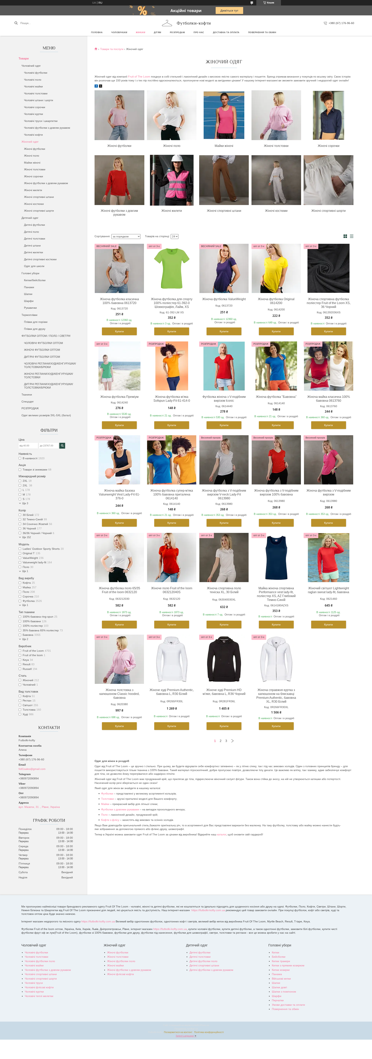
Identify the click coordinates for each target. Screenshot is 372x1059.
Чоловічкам (119, 32)
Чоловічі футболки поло (40, 961)
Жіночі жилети (33, 190)
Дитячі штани (32, 245)
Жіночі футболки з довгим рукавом (46, 183)
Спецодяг (28, 401)
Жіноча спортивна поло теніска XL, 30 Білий (224, 590)
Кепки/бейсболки (35, 280)
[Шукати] (16, 23)
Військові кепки (281, 978)
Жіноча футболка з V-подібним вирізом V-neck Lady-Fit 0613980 (224, 494)
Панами (29, 287)
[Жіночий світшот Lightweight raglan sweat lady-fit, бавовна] (328, 557)
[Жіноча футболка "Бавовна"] (276, 366)
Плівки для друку (34, 328)
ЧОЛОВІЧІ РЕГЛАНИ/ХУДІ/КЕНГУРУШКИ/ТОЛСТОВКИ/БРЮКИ (50, 365)
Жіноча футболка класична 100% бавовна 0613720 (119, 301)
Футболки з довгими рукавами (120, 809)
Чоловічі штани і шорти (38, 100)
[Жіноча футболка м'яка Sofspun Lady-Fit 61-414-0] (171, 366)
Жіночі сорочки (33, 176)
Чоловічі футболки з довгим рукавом (47, 127)
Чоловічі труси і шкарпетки (41, 120)
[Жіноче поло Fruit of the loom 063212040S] (171, 557)
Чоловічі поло (32, 79)
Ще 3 (25, 503)
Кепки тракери (281, 961)
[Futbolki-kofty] (167, 23)
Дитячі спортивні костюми (40, 259)
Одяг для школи (34, 266)
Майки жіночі (32, 162)
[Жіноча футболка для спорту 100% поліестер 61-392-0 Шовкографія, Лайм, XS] (171, 268)
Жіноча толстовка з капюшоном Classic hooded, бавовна (119, 693)
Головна (97, 32)
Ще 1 (25, 571)
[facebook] (96, 86)
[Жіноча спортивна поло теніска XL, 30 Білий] (224, 557)
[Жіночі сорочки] (328, 115)
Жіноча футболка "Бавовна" (276, 396)
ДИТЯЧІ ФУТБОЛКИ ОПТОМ (42, 356)
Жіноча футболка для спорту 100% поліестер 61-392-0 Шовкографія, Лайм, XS (171, 302)
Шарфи (29, 300)
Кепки (275, 952)
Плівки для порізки (35, 321)
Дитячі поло (31, 231)
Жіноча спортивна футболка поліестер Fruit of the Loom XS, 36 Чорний (328, 302)
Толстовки (107, 798)
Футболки (107, 793)
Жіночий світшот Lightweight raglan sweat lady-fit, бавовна (328, 590)
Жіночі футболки (34, 148)
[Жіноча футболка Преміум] (119, 366)
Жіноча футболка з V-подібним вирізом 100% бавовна (276, 492)
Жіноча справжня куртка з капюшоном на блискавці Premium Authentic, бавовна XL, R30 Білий (276, 695)
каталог (221, 834)
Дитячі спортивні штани (204, 965)
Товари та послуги (111, 49)
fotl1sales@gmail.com (32, 768)
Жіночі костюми (34, 203)
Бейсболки (278, 956)
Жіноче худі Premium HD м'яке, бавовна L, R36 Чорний (224, 691)
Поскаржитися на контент (178, 1032)
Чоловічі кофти (33, 134)
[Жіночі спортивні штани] (224, 180)
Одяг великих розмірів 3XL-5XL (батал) (46, 415)
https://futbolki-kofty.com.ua (208, 910)
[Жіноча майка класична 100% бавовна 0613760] (328, 366)
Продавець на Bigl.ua (186, 1028)
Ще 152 (26, 537)
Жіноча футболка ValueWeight (224, 299)
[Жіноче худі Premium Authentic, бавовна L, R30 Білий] (171, 659)
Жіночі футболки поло (121, 961)
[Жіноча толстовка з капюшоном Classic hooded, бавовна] (119, 659)
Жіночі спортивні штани (39, 196)
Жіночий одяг (30, 141)
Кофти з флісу (110, 819)
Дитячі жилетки (33, 252)
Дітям (157, 32)
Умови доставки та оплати (288, 1004)
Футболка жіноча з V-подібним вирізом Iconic (224, 398)
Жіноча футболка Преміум (119, 396)
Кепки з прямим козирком (288, 965)
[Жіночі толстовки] (276, 115)
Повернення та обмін (262, 32)
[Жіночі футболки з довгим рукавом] (119, 180)
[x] (100, 86)
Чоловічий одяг (31, 65)
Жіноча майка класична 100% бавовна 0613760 (328, 398)
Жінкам (140, 32)
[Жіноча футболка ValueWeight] (224, 268)
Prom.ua (204, 1025)
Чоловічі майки (33, 86)
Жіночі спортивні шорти (39, 210)
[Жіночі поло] (171, 115)
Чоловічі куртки (33, 113)
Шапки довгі (279, 987)
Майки (105, 804)
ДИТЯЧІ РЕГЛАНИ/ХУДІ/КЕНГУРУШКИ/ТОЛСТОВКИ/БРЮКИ (48, 386)
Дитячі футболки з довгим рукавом (211, 969)
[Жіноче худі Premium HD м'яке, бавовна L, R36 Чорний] (224, 659)
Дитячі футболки (34, 224)
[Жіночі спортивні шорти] (328, 180)
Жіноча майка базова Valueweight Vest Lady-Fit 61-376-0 (119, 494)
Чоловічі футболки (35, 72)
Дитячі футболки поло (203, 961)
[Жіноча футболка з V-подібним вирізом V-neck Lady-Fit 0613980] (224, 459)
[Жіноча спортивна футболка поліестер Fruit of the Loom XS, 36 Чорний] (328, 268)
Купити (119, 331)
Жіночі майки (115, 965)
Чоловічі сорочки (34, 107)
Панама (277, 974)
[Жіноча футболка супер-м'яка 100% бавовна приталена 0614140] (171, 459)
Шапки (28, 294)
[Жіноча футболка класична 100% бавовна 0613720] (119, 268)
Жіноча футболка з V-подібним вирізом (328, 492)
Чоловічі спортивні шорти (41, 978)
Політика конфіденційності (209, 1032)
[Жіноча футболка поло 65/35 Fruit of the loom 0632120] (119, 557)
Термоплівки (29, 314)
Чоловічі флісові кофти (39, 987)
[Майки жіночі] (224, 115)
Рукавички (30, 307)
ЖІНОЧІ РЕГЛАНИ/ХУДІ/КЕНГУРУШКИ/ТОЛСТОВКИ (48, 375)
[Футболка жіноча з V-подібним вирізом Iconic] (224, 366)
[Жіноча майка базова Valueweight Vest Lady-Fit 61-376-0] (119, 459)
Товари (24, 58)
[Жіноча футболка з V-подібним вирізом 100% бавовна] (276, 459)
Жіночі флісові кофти (120, 974)
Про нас (199, 32)
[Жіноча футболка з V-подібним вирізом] (328, 459)
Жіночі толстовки (34, 169)
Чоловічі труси (34, 982)
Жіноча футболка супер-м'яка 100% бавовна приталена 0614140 (171, 494)
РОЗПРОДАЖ (177, 32)
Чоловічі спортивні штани (41, 974)
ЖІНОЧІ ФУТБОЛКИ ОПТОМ (42, 349)
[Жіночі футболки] (119, 115)
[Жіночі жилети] (172, 180)
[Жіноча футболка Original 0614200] (276, 268)
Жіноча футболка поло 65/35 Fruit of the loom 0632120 (119, 590)
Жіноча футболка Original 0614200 (276, 301)
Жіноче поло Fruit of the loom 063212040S (171, 590)
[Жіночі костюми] (276, 180)
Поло (104, 814)
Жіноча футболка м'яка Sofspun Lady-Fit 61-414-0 (171, 398)
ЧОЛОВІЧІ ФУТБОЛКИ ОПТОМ (43, 343)
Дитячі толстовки (34, 238)
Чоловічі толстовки (35, 93)
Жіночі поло (31, 155)
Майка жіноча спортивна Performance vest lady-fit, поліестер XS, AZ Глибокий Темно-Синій (276, 594)
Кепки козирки (281, 969)
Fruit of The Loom (139, 76)
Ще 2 (25, 639)
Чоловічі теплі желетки (39, 996)
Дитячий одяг (30, 217)
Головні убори (30, 273)
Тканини (27, 394)
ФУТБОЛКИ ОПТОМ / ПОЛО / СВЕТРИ (46, 335)
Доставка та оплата (226, 32)
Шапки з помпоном (284, 991)
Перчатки (278, 1000)
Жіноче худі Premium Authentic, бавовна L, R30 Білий (172, 691)
